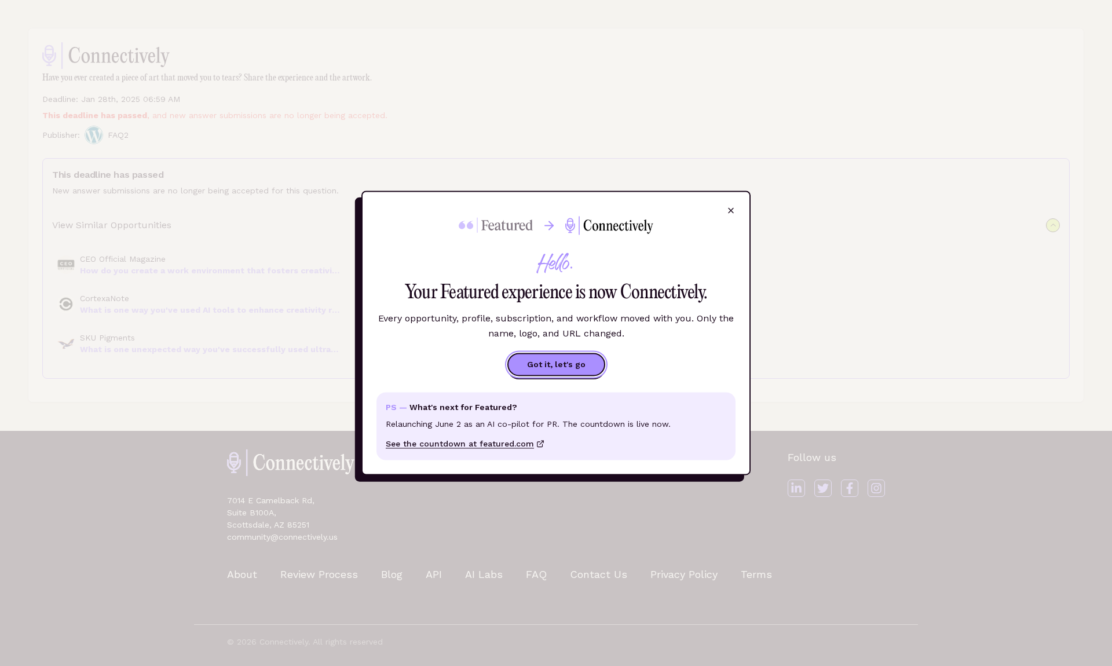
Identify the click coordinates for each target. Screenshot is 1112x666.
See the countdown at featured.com (460, 444)
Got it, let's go (556, 364)
